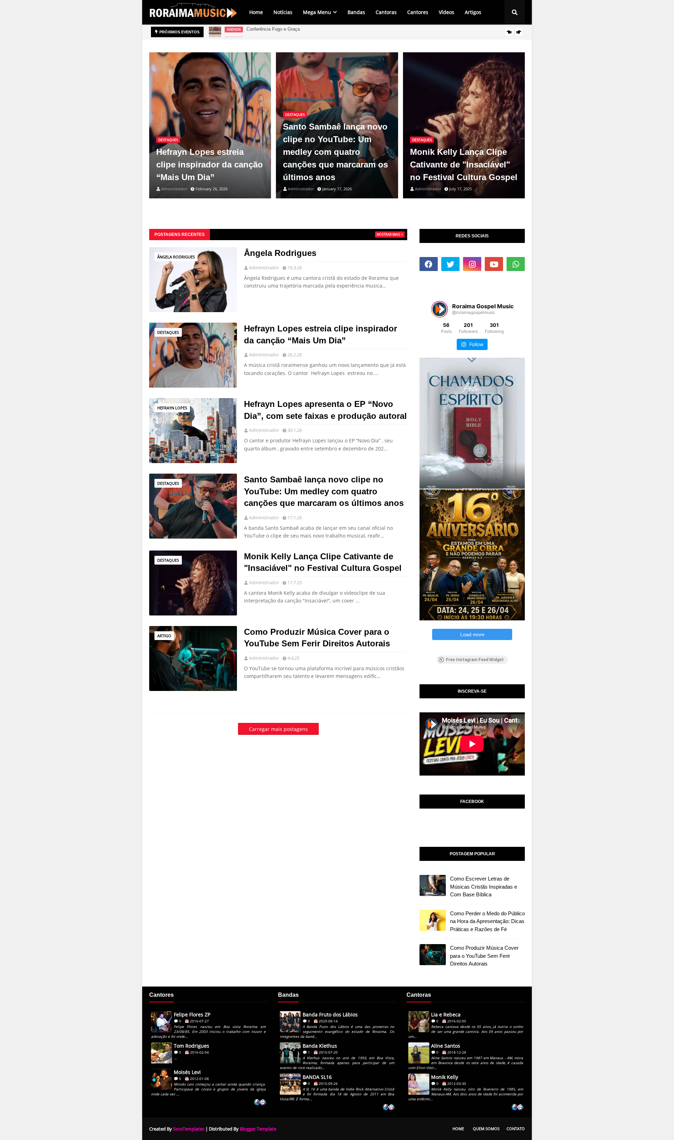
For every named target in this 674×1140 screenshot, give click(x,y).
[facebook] (428, 264)
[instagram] (472, 264)
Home (458, 1128)
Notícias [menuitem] (282, 12)
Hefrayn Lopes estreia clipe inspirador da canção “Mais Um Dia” (209, 164)
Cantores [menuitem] (417, 12)
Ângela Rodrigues (176, 256)
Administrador (264, 267)
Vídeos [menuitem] (446, 12)
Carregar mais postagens (278, 729)
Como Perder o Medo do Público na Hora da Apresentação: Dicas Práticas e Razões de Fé (487, 921)
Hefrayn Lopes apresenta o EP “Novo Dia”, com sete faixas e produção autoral (325, 410)
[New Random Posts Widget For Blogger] (260, 1102)
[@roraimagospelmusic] (439, 309)
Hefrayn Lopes (172, 407)
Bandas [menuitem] (356, 12)
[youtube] (494, 264)
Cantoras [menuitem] (386, 12)
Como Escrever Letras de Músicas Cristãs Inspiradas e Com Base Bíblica (483, 886)
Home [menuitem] (256, 12)
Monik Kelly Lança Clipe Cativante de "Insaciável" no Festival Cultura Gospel (463, 164)
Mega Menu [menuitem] (317, 12)
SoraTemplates (188, 1129)
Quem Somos (486, 1128)
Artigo (164, 635)
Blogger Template (258, 1129)
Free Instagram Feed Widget (475, 659)
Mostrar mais (388, 234)
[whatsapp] (516, 264)
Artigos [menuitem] (473, 12)
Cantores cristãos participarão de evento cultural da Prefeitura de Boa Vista (323, 31)
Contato (516, 1128)
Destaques (168, 332)
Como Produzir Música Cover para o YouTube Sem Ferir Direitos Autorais (317, 637)
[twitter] (450, 264)
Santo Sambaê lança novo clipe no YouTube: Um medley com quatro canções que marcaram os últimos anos (335, 152)
